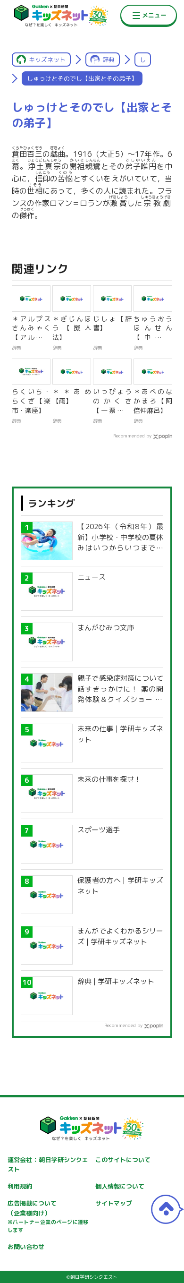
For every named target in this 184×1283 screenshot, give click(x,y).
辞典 (108, 59)
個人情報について (119, 1186)
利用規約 (20, 1186)
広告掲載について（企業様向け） (48, 1216)
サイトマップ (113, 1203)
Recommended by (132, 435)
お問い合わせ (26, 1246)
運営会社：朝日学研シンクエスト (48, 1164)
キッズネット (47, 59)
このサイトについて (123, 1159)
